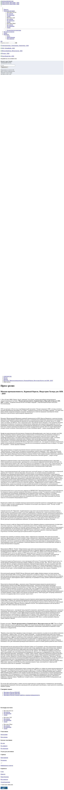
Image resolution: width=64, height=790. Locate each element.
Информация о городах (7, 765)
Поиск (5, 33)
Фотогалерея (4, 734)
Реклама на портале (9, 31)
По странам (10, 19)
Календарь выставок (9, 11)
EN (1, 41)
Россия (5, 377)
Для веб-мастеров (5, 782)
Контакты (6, 34)
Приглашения (4, 757)
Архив (8, 16)
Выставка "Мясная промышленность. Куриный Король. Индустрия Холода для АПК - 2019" (28, 380)
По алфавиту (4, 746)
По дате (3, 743)
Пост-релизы (4, 737)
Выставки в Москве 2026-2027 (12, 693)
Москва (6, 379)
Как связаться (10, 38)
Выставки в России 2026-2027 (12, 692)
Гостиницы (4, 760)
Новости (6, 9)
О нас (8, 36)
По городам (10, 13)
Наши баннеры (11, 37)
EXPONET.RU (8, 376)
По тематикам (10, 15)
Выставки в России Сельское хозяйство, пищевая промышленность (22, 695)
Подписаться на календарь (14, 30)
